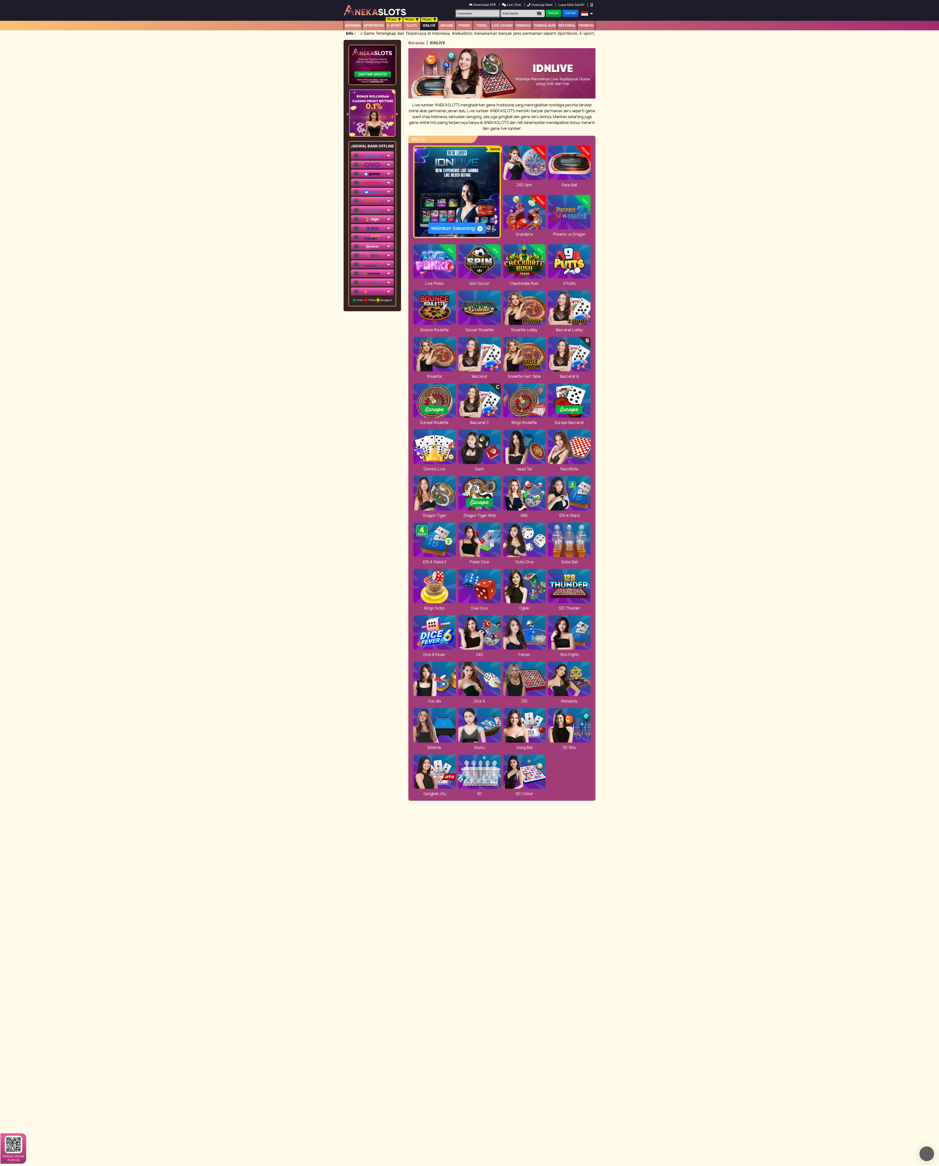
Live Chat (513, 5)
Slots (411, 25)
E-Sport (394, 25)
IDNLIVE (429, 25)
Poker (464, 25)
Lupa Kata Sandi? (572, 5)
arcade (446, 25)
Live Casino (502, 25)
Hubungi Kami (541, 5)
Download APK (485, 5)
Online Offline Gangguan (374, 300)
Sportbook (374, 25)
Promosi (586, 25)
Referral (567, 25)
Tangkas (523, 25)
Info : (351, 33)
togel (481, 25)
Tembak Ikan (545, 25)
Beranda (353, 25)
